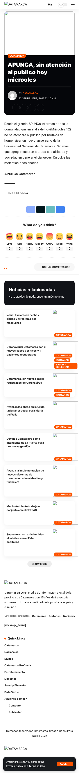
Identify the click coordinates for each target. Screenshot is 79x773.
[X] (53, 641)
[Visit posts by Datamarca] (12, 95)
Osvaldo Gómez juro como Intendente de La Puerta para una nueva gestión (25, 442)
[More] (48, 107)
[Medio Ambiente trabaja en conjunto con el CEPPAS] (66, 513)
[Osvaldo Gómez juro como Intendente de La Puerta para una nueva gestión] (66, 447)
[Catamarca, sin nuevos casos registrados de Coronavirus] (66, 385)
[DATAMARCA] (15, 4)
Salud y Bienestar (62, 365)
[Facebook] (47, 641)
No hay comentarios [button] (56, 267)
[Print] (40, 107)
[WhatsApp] (47, 649)
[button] (65, 764)
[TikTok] (71, 641)
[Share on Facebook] (16, 107)
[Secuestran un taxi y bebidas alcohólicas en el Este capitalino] (66, 542)
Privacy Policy (14, 766)
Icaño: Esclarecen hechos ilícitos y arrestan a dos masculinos (23, 318)
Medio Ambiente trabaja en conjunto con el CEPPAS (24, 508)
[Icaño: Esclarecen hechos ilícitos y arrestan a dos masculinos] (66, 323)
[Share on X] (24, 107)
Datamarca (30, 93)
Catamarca (16, 55)
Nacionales (70, 616)
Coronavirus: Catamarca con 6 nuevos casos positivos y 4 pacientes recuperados (26, 350)
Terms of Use (37, 766)
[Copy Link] (32, 107)
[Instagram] (65, 641)
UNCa (24, 193)
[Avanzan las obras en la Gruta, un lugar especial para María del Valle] (66, 415)
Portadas (62, 359)
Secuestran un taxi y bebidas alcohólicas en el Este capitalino (25, 538)
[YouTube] (59, 641)
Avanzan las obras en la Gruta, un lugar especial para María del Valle (26, 410)
